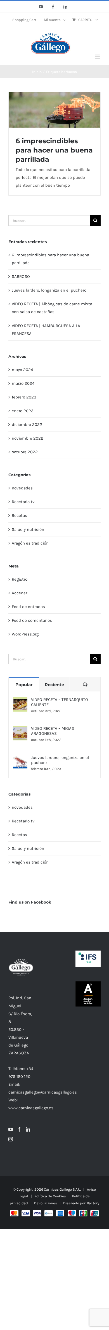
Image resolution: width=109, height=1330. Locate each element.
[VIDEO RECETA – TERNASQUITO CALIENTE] (20, 700)
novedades (22, 488)
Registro (19, 579)
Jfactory (92, 1203)
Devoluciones (45, 1203)
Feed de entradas (28, 606)
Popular (23, 684)
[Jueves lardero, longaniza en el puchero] (20, 758)
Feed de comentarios (32, 620)
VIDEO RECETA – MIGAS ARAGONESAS (52, 731)
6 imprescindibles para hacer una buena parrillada (54, 150)
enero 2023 (23, 410)
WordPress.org (25, 634)
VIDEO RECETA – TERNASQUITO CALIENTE (59, 702)
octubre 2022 (25, 451)
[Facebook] (19, 1129)
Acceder (19, 592)
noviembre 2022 (27, 438)
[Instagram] (10, 1139)
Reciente (54, 684)
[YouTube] (10, 1129)
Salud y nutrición (28, 529)
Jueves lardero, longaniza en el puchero (49, 290)
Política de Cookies (50, 1196)
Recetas (19, 515)
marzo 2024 (23, 383)
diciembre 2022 (27, 424)
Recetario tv (23, 501)
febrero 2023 (24, 397)
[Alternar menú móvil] (98, 57)
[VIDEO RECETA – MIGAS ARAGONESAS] (20, 729)
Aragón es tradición (30, 543)
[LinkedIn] (28, 1129)
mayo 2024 (22, 369)
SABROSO (21, 276)
